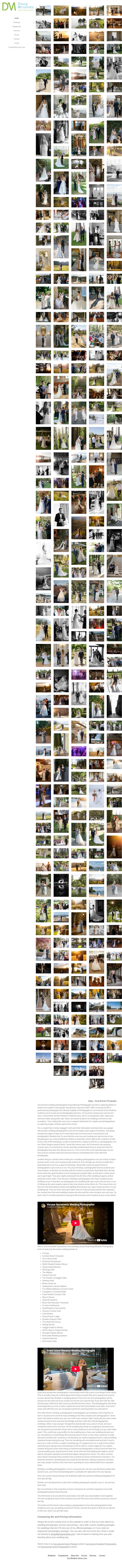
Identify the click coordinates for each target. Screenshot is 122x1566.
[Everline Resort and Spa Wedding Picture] (43, 578)
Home (17, 18)
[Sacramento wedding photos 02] (114, 49)
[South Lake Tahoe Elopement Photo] (43, 598)
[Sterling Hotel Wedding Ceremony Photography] (43, 828)
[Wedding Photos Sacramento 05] (43, 240)
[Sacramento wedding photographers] (43, 438)
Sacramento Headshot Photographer (100, 1544)
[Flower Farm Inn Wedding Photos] (43, 1032)
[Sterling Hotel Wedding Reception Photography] (114, 994)
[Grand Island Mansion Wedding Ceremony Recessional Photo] (96, 943)
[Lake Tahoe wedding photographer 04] (43, 61)
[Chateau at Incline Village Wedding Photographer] (114, 266)
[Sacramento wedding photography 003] (79, 279)
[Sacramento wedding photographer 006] (79, 591)
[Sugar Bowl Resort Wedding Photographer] (61, 496)
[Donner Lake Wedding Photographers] (114, 789)
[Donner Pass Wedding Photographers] (114, 847)
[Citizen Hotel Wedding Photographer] (43, 706)
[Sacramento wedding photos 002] (96, 68)
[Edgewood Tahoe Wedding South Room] (43, 866)
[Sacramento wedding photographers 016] (96, 49)
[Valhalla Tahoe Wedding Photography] (96, 834)
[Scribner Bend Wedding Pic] (79, 713)
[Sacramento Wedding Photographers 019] (114, 540)
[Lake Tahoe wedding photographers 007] (114, 246)
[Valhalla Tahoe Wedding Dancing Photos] (96, 764)
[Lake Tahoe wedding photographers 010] (79, 413)
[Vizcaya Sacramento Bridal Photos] (96, 911)
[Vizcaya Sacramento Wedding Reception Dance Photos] (79, 674)
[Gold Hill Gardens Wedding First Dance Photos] (96, 962)
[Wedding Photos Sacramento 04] (79, 317)
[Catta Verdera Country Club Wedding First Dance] (114, 23)
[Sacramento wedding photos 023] (61, 131)
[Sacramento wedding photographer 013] (114, 591)
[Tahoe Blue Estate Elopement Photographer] (61, 968)
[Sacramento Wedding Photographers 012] (79, 36)
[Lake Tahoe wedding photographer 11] (61, 610)
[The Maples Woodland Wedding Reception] (79, 885)
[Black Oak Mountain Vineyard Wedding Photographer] (79, 866)
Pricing (16, 35)
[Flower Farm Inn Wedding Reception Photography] (61, 1045)
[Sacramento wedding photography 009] (61, 227)
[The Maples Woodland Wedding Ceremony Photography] (61, 866)
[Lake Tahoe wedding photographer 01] (79, 636)
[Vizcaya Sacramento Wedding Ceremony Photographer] (96, 1019)
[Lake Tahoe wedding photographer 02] (61, 515)
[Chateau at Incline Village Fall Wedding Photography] (96, 994)
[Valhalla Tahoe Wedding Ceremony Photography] (61, 853)
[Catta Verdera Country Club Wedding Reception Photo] (43, 770)
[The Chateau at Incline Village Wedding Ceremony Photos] (43, 981)
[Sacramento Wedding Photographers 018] (114, 355)
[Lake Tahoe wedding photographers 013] (79, 476)
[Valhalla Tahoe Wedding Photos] (96, 675)
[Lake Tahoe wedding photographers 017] (61, 412)
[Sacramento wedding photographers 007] (114, 36)
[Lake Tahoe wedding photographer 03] (43, 553)
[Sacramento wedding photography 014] (114, 336)
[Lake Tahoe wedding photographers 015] (43, 317)
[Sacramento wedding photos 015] (43, 170)
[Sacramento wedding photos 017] (61, 80)
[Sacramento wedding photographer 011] (43, 80)
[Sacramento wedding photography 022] (96, 317)
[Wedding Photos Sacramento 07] (96, 368)
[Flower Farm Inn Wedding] (114, 1019)
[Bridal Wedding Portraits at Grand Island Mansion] (79, 298)
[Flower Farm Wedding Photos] (79, 1045)
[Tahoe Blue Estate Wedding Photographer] (79, 527)
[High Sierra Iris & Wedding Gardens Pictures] (43, 910)
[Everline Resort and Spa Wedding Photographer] (96, 879)
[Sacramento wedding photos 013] (79, 234)
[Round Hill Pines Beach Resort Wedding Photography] (43, 751)
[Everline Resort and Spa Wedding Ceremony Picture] (61, 943)
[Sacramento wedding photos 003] (61, 157)
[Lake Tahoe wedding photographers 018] (43, 483)
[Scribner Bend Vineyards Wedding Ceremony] (114, 725)
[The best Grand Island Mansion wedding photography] (96, 10)
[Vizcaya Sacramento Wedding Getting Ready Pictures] (61, 1007)
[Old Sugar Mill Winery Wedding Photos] (61, 713)
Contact (16, 43)
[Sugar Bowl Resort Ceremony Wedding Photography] (96, 853)
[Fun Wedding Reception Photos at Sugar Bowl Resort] (79, 355)
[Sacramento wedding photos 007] (79, 215)
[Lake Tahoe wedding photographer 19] (96, 547)
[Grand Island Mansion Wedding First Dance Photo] (79, 502)
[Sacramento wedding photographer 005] (61, 463)
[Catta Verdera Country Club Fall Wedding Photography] (79, 732)
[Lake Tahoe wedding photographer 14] (114, 195)
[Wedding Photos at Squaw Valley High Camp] (79, 802)
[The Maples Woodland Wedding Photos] (61, 802)
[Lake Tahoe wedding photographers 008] (96, 87)
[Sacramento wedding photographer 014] (61, 202)
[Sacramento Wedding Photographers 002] (61, 655)
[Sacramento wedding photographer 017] (96, 438)
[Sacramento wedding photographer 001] (96, 502)
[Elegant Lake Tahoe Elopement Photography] (96, 381)
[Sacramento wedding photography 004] (61, 298)
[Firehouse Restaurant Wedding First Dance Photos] (43, 732)
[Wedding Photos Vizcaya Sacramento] (96, 521)
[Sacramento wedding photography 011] (43, 279)
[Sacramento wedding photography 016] (96, 476)
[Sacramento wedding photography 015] (43, 355)
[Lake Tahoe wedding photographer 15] (43, 36)
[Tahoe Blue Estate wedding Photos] (79, 10)
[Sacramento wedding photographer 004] (79, 438)
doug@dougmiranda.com (63, 1534)
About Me (17, 31)
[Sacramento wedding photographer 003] (43, 195)
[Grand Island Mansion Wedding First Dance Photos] (43, 795)
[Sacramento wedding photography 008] (43, 144)
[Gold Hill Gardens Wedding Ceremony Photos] (43, 840)
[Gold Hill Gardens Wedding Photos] (79, 789)
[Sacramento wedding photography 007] (114, 393)
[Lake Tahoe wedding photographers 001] (61, 266)
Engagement (17, 26)
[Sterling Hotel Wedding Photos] (96, 1007)
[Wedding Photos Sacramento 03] (114, 87)
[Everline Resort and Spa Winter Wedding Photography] (96, 796)
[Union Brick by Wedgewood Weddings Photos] (114, 10)
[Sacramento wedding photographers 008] (61, 566)
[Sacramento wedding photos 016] (114, 131)
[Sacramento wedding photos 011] (114, 438)
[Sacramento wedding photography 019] (61, 182)
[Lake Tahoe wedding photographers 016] (96, 336)
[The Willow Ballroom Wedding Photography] (96, 1071)
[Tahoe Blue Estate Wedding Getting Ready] (96, 655)
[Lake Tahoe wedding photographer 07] (96, 278)
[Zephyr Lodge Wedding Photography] (96, 611)
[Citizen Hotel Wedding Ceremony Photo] (61, 629)
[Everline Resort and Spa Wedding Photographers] (43, 815)
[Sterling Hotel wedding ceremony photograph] (61, 955)
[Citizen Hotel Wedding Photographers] (61, 680)
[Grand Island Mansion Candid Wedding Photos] (114, 681)
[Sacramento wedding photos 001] (114, 68)
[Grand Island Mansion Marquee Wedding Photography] (96, 636)
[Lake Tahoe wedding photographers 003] (114, 610)
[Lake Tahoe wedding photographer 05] (43, 49)
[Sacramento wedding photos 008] (114, 317)
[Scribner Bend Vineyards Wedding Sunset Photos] (79, 815)
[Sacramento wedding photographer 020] (61, 10)
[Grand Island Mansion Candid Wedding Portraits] (114, 706)
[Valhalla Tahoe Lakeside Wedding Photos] (79, 74)
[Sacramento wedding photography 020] (43, 298)
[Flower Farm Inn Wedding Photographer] (114, 1032)
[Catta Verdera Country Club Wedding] (96, 777)
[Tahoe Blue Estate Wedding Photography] (79, 994)
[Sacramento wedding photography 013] (96, 23)
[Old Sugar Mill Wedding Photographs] (96, 981)
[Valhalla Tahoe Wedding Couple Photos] (61, 821)
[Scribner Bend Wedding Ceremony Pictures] (43, 674)
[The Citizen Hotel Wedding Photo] (61, 49)
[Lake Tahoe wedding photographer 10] (61, 246)
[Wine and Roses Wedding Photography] (79, 943)
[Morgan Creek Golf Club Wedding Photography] (43, 930)
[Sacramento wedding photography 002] (79, 144)
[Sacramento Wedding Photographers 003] (96, 457)
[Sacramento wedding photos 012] (114, 298)
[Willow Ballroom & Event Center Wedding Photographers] (61, 1058)
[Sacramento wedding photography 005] (96, 534)
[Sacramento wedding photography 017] (96, 297)
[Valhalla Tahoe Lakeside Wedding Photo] (79, 834)
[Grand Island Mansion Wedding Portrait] (61, 770)
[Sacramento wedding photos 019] (96, 106)
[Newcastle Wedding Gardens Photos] (43, 1019)
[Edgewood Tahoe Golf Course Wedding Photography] (96, 751)
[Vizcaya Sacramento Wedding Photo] (43, 949)
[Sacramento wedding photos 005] (79, 61)
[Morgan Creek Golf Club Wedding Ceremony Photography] (61, 904)
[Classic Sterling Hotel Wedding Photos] (43, 610)
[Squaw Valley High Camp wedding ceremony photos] (79, 1071)
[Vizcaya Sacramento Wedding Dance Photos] (79, 751)
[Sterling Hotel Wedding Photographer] (79, 1007)
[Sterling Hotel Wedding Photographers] (43, 1000)
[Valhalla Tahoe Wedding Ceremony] (79, 368)
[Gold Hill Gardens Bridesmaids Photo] (114, 866)
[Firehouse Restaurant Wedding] (96, 151)
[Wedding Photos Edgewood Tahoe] (114, 776)
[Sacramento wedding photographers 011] (43, 470)
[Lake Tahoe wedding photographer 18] (114, 406)
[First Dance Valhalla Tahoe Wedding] (79, 923)
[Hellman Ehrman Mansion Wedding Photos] (114, 1058)
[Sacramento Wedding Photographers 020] (96, 195)
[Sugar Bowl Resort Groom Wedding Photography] (96, 215)
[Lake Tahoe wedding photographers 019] (79, 457)
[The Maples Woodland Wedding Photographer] (114, 885)
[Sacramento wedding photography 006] (43, 215)
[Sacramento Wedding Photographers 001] (43, 655)
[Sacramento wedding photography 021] (61, 387)
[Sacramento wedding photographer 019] (114, 489)
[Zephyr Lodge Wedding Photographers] (96, 1032)
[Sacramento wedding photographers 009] (79, 553)
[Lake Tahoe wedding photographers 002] (61, 215)
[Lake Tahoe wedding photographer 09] (43, 10)
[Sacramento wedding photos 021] (114, 221)
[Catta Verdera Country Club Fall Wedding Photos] (43, 125)
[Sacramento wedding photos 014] (43, 106)
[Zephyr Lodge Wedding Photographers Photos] (79, 904)
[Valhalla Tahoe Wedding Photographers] (61, 789)
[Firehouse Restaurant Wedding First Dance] (61, 700)
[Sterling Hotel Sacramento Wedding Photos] (114, 744)
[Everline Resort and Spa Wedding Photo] (61, 725)
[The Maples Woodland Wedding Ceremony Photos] (79, 777)
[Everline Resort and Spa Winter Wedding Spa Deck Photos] (96, 930)
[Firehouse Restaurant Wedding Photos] (61, 540)
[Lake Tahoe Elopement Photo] (43, 23)
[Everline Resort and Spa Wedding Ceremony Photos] (61, 840)
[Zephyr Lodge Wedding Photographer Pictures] (61, 981)
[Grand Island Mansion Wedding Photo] (61, 744)
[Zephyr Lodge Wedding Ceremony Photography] (61, 1019)
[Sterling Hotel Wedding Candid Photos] (79, 572)
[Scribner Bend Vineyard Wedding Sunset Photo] (96, 36)
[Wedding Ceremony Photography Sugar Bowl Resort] (114, 279)
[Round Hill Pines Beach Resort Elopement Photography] (96, 866)
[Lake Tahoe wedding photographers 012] (96, 234)
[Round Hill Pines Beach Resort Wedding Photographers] (96, 892)
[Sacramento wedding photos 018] (43, 259)
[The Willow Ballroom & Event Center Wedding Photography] (114, 1045)
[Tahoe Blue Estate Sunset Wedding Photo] (61, 36)
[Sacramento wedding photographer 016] (43, 412)
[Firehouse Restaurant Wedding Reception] (114, 649)
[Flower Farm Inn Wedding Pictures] (61, 1032)
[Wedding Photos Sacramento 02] (79, 100)
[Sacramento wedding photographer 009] (114, 151)
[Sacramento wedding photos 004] (114, 170)
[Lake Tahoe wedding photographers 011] (79, 49)
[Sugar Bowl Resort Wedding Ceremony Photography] (114, 802)
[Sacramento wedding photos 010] (114, 106)
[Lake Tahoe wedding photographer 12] (114, 515)
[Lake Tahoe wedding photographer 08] (79, 125)
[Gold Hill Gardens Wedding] (96, 815)
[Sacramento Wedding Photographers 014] (43, 502)
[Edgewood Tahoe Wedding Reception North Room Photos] (96, 687)
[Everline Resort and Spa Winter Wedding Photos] (96, 419)
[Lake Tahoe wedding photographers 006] (96, 623)
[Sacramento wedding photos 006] (61, 106)
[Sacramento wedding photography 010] (43, 527)
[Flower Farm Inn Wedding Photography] (61, 885)
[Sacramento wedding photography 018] (114, 419)
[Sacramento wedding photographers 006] (114, 464)
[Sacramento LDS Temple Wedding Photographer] (43, 1058)
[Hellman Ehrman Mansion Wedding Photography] (61, 1070)
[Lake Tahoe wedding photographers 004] (114, 662)
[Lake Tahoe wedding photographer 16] (79, 113)
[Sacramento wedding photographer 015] (96, 355)
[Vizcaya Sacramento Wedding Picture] (96, 706)
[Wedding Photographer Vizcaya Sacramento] (61, 994)
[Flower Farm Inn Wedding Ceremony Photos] (96, 1045)
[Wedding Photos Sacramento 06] (96, 259)
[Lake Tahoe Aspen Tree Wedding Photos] (61, 438)
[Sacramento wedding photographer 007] (114, 629)
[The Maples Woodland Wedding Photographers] (96, 406)
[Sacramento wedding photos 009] (79, 23)
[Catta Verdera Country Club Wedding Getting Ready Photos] (79, 617)
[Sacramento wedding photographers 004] (43, 336)
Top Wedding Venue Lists (16, 47)
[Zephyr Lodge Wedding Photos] (114, 1006)
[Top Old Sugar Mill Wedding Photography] (43, 968)
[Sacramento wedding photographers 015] (79, 387)
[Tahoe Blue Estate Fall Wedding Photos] (79, 164)
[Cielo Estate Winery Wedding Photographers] (79, 1032)
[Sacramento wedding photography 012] (96, 131)
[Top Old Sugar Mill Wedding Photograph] (114, 930)
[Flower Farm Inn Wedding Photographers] (43, 227)
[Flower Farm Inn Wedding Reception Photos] (96, 1058)
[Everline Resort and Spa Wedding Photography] (43, 629)
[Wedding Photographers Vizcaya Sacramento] (79, 1019)
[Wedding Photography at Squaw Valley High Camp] (114, 764)
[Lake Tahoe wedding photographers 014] (79, 183)
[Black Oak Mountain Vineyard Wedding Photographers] (79, 955)
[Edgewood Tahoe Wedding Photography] (114, 955)
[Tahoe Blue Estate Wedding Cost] (43, 368)
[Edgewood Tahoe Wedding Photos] (79, 968)
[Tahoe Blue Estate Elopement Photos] (43, 687)
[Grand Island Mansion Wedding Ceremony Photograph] (79, 764)
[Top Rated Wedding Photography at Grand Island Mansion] (114, 821)
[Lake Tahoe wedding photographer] (61, 355)
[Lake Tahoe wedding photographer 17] (96, 591)
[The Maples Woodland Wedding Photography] (43, 885)
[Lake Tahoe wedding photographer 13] (114, 374)
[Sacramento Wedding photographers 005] (114, 566)
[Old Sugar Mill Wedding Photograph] (114, 974)
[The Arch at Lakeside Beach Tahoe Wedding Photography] (96, 738)
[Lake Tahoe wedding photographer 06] (61, 61)
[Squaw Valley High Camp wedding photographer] (61, 917)
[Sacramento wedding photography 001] (79, 259)
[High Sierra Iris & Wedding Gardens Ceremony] (79, 853)
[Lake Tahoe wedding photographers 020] (61, 317)
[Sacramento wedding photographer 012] (43, 387)
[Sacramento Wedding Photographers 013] (61, 279)
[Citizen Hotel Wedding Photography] (61, 591)
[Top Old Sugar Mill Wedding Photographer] (79, 981)
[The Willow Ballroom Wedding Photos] (43, 1045)
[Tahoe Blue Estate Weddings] (79, 1058)
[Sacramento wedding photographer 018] (79, 336)
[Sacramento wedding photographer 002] (96, 566)
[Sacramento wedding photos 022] (79, 202)
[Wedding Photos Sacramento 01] (96, 170)
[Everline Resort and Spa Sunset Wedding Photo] (61, 368)
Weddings (16, 22)
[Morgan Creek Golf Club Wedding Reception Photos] (114, 943)
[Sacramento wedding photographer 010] (79, 655)
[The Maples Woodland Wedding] (43, 853)
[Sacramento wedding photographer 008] (79, 87)
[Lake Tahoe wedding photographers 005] (43, 457)
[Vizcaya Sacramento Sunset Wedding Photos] (61, 930)
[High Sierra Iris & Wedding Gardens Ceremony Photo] (96, 726)
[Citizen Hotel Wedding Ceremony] (61, 23)
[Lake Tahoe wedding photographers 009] (61, 336)
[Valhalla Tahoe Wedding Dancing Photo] (61, 483)
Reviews (17, 39)
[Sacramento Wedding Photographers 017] (96, 393)
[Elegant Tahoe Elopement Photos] (79, 693)
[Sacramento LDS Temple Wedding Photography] (96, 1084)
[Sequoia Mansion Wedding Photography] (114, 910)
